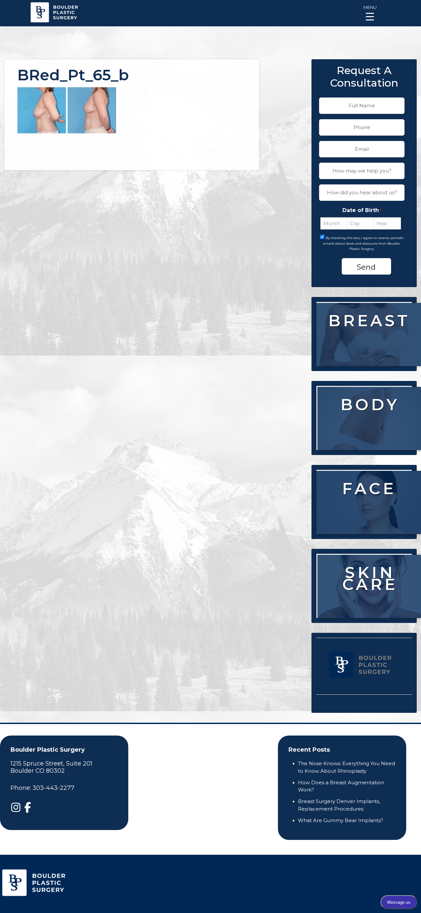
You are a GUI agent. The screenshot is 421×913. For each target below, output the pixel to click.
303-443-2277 (53, 788)
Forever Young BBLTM (372, 607)
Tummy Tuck (370, 423)
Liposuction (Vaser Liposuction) (370, 443)
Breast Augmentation (367, 343)
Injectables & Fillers (371, 511)
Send (366, 267)
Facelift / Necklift (369, 531)
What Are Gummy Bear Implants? (340, 820)
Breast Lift (369, 359)
